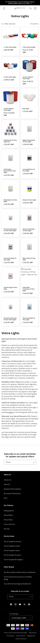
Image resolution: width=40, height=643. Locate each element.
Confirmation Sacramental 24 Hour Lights (10, 171)
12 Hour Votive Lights (10, 77)
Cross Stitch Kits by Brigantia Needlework (17, 584)
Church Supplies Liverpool (12, 541)
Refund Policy (8, 515)
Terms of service (20, 635)
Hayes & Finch (12, 632)
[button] (4, 8)
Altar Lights (26, 108)
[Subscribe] (34, 462)
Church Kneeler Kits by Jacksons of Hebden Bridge (18, 578)
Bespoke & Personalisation (12, 489)
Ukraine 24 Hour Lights (29, 200)
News (6, 498)
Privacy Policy (8, 520)
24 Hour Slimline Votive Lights (8, 109)
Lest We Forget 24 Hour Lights (10, 288)
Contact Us (7, 480)
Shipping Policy (9, 511)
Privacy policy (10, 635)
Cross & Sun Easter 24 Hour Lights (10, 259)
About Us (7, 484)
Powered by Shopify (21, 632)
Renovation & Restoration (12, 493)
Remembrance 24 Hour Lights (10, 200)
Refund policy (33, 632)
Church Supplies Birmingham (13, 559)
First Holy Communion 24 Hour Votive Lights (10, 229)
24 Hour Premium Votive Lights (28, 77)
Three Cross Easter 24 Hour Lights (29, 318)
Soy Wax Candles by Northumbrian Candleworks (19, 572)
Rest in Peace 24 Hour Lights (29, 259)
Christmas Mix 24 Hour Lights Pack (10, 140)
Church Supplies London (12, 546)
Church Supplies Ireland (12, 550)
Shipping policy (31, 635)
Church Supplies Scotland (12, 555)
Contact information (21, 638)
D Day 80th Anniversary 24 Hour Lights (29, 289)
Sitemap (6, 529)
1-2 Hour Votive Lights (10, 47)
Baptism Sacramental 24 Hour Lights (29, 140)
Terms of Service (9, 524)
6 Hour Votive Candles (29, 47)
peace (11, 412)
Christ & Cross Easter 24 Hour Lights (28, 229)
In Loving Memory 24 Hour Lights (29, 170)
